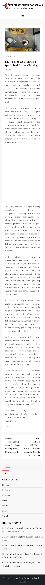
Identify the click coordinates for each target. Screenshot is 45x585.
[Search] (5, 472)
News (4, 511)
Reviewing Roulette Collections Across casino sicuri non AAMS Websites (22, 530)
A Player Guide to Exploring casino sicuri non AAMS (22, 538)
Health (5, 505)
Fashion (5, 500)
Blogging (6, 495)
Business (6, 490)
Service (8, 427)
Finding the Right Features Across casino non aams (22, 547)
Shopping (6, 485)
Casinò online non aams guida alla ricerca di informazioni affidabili (22, 556)
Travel (5, 516)
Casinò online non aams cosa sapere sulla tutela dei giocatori (21, 564)
